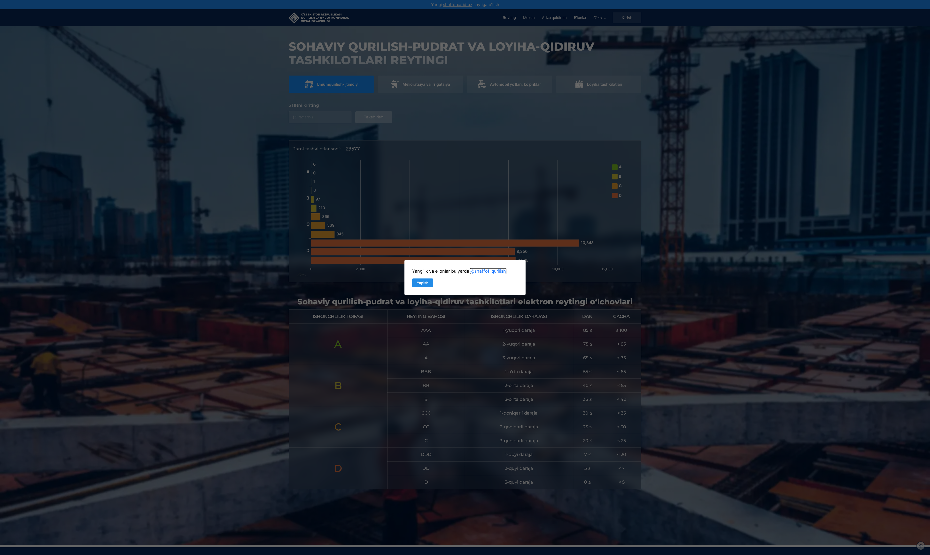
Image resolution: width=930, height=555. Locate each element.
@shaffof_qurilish (488, 271)
